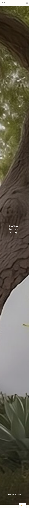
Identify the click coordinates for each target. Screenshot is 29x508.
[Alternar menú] (27, 3)
